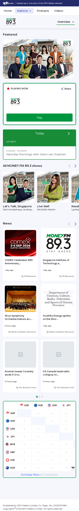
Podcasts (43, 10)
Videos (58, 10)
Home (8, 10)
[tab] (37, 397)
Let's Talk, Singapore (17, 206)
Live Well (43, 206)
